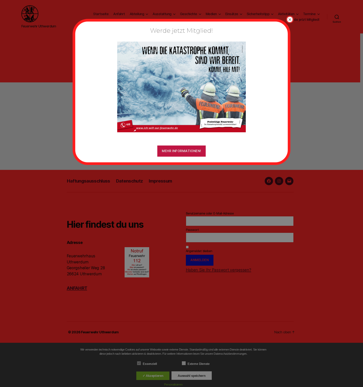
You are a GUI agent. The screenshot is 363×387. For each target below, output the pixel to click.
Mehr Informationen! (181, 151)
